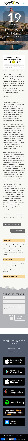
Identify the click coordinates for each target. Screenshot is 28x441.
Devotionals (19, 36)
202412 (13, 36)
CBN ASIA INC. (9, 435)
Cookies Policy (19, 435)
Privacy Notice (14, 435)
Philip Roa (7, 36)
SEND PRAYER (19, 318)
